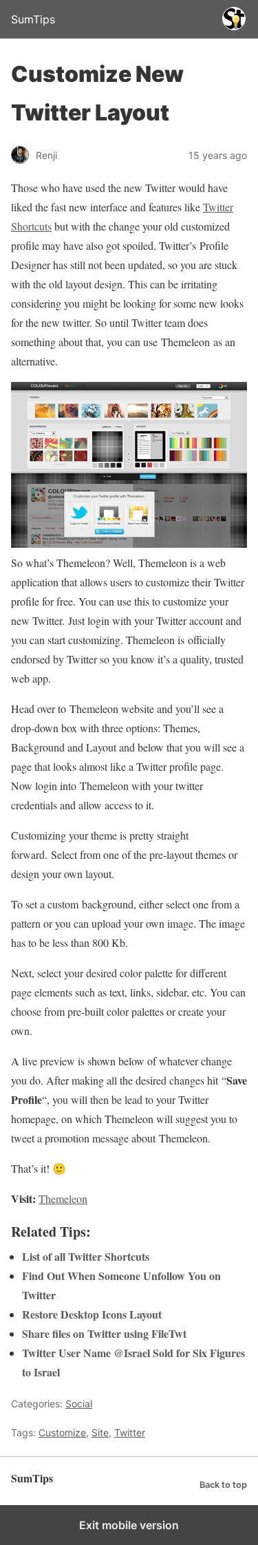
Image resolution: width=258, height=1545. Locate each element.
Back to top (223, 1485)
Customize (62, 1432)
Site (100, 1432)
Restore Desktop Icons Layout (92, 1314)
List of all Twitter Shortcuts (85, 1256)
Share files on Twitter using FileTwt (104, 1333)
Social (78, 1403)
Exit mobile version (129, 1525)
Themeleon (63, 1198)
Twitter (129, 1432)
